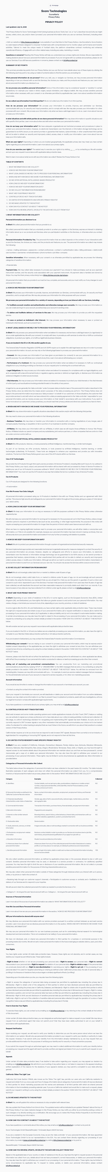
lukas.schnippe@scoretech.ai (34, 1140)
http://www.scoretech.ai (30, 42)
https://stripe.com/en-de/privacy (55, 275)
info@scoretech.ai (70, 60)
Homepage (55, 5)
